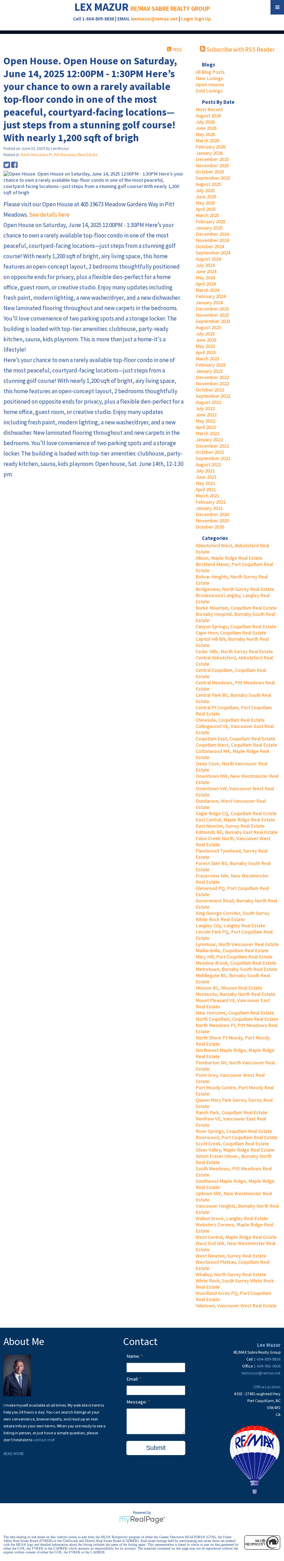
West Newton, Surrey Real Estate (231, 1256)
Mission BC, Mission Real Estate (229, 988)
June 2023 (206, 340)
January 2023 (209, 371)
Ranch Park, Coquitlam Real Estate (231, 1112)
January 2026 (209, 153)
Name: (133, 1356)
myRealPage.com (142, 1520)
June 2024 (206, 271)
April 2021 (206, 489)
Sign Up (202, 19)
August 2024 (208, 259)
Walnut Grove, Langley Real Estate (232, 1218)
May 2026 (205, 134)
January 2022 (209, 439)
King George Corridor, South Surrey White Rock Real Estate (232, 916)
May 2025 (205, 203)
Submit (156, 1447)
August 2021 (208, 464)
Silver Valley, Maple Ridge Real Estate (235, 1150)
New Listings (209, 78)
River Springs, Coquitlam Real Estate (234, 1131)
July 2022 (205, 408)
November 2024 (212, 240)
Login (187, 19)
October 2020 (210, 527)
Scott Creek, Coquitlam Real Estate (232, 1143)
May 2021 (205, 483)
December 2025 (212, 159)
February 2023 (210, 365)
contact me (43, 1439)
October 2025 (210, 172)
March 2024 (207, 290)
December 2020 (212, 514)
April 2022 (206, 427)
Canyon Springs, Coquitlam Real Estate (236, 626)
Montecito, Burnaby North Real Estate (235, 994)
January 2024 (209, 302)
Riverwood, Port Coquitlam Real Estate (237, 1137)
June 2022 (206, 415)
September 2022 (213, 396)
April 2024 (206, 284)
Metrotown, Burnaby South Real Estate (236, 969)
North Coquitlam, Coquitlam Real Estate (237, 1019)
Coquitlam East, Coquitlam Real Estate (235, 739)
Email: (133, 1379)
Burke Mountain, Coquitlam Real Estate (236, 608)
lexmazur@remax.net (154, 19)
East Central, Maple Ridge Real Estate (235, 819)
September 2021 (213, 458)
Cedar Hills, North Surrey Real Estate (234, 651)
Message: (137, 1402)
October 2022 (210, 390)
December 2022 (212, 377)
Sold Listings (209, 91)
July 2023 (205, 334)
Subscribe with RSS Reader (240, 49)
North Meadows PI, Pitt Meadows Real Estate (58, 154)
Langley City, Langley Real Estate (230, 925)
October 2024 (210, 246)
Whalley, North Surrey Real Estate (231, 1274)
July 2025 (205, 190)
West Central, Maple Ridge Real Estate (236, 1237)
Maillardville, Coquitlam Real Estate (232, 950)
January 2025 (209, 228)
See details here (49, 214)
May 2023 (205, 346)
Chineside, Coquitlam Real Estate (230, 720)
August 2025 (208, 184)
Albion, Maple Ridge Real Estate (229, 558)
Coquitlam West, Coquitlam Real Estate (236, 745)
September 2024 (213, 253)
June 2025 (206, 196)
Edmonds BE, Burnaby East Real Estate (237, 832)
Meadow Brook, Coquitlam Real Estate (236, 963)
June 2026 (206, 128)
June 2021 (206, 477)
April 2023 (206, 352)
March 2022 (207, 433)
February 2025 (210, 221)
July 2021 (205, 471)
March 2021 (207, 496)
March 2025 (207, 215)
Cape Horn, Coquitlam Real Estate (231, 633)
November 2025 (212, 165)
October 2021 (210, 452)
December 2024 (212, 234)
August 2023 (208, 327)
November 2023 (212, 315)
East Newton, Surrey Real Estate (230, 826)
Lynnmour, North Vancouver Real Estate (237, 944)
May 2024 (205, 277)
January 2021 (209, 508)
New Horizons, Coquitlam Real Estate (235, 1013)
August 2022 (208, 402)
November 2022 (212, 383)
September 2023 (213, 321)
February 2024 (210, 296)
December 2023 (212, 309)
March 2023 (207, 358)
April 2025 (206, 209)
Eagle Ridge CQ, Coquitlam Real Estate (236, 813)
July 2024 (205, 265)
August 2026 (208, 115)
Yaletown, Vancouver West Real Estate (236, 1305)
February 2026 (210, 147)
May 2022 (205, 421)
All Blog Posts (210, 72)
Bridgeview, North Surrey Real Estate (235, 589)
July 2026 (205, 122)
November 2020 (212, 520)
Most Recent (209, 109)
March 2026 (207, 140)
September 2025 (213, 178)
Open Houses (210, 84)
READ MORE (13, 1453)
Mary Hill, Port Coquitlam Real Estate (234, 957)
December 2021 (212, 446)
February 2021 (210, 502)
